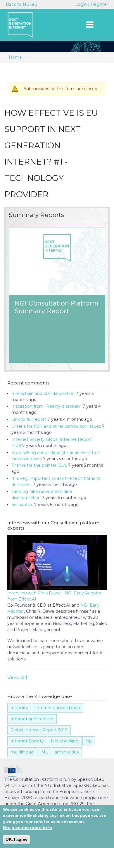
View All (17, 677)
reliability (19, 707)
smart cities (67, 752)
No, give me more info (27, 827)
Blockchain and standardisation (43, 393)
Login (81, 4)
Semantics (22, 504)
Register (99, 4)
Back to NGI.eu (21, 4)
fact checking (65, 741)
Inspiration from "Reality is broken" (46, 406)
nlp (89, 741)
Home (15, 57)
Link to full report (28, 419)
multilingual (22, 752)
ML (44, 752)
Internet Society (27, 741)
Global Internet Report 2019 (39, 730)
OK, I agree (16, 839)
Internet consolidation (57, 707)
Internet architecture (32, 718)
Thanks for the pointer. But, (39, 465)
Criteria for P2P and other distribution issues (56, 426)
